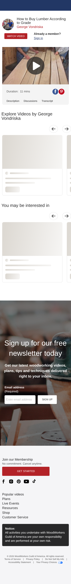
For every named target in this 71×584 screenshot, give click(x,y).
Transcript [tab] (47, 100)
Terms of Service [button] (12, 559)
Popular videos (13, 494)
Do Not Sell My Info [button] (54, 559)
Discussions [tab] (30, 100)
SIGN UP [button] (47, 399)
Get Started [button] (26, 471)
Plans (6, 499)
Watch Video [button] (16, 36)
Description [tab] (13, 100)
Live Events (10, 503)
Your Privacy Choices (46, 562)
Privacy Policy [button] (33, 559)
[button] (47, 36)
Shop (6, 512)
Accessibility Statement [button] (19, 562)
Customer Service (15, 517)
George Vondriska (30, 27)
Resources (10, 508)
